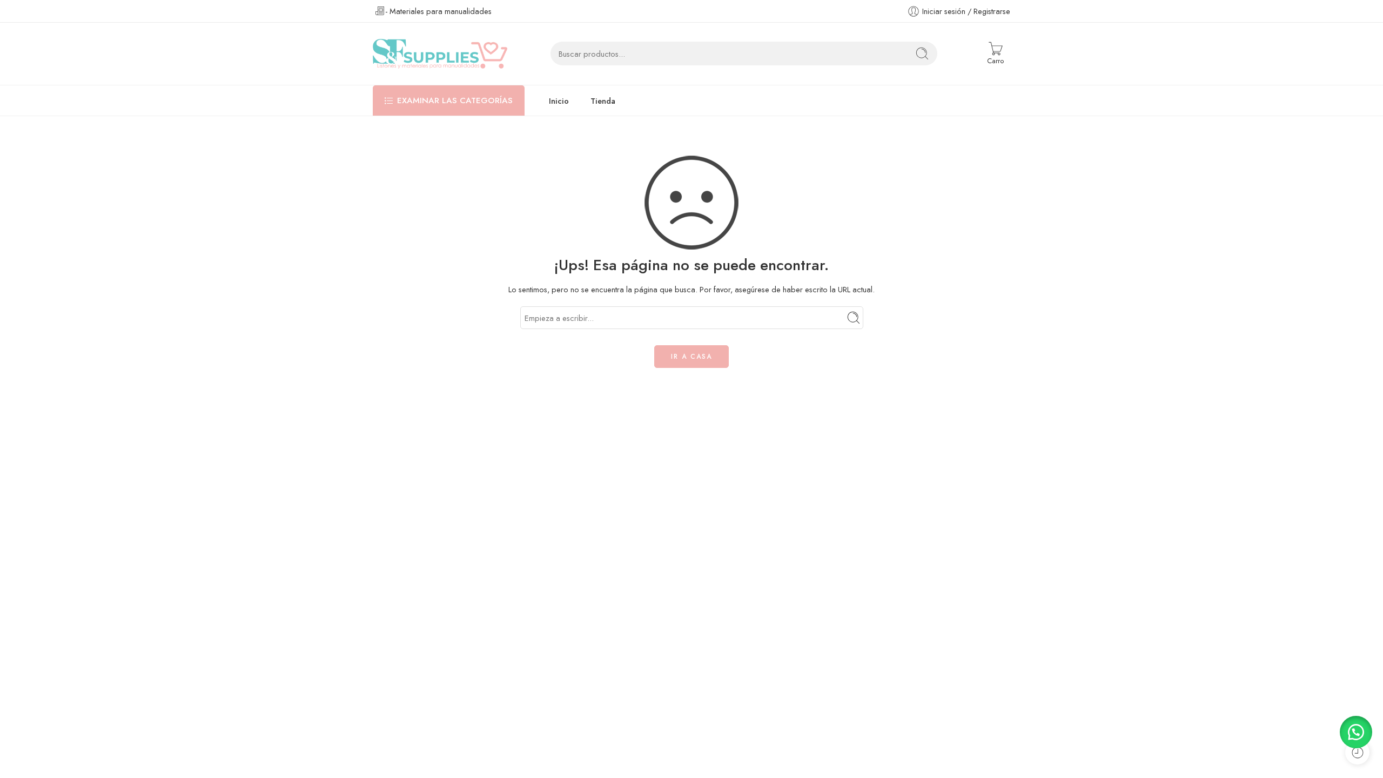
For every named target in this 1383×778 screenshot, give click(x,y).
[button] (1356, 732)
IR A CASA (691, 356)
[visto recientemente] (1357, 752)
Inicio (559, 100)
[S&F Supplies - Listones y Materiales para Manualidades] (440, 54)
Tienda (602, 100)
